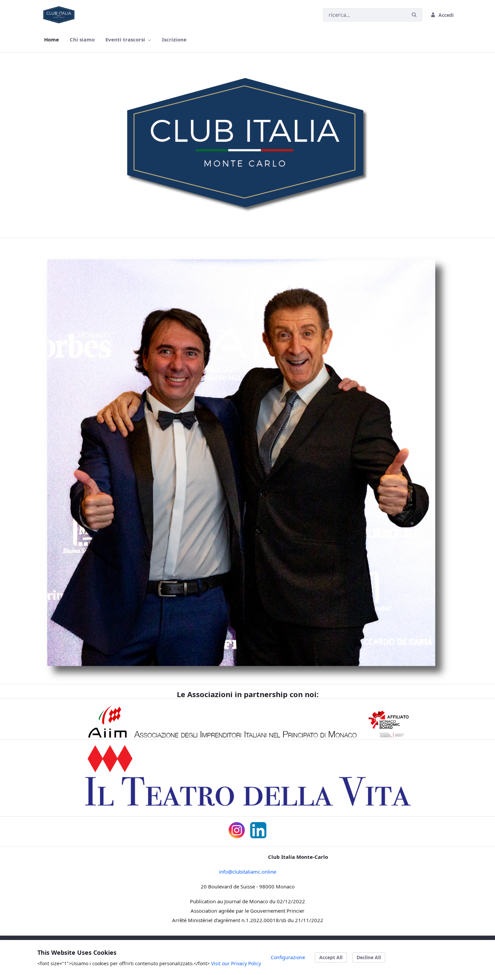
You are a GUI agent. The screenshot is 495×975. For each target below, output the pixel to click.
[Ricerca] (414, 15)
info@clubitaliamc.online (247, 871)
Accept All (330, 957)
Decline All (369, 957)
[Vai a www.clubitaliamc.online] (60, 14)
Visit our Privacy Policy (236, 963)
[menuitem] (51, 39)
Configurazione (288, 957)
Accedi (446, 15)
